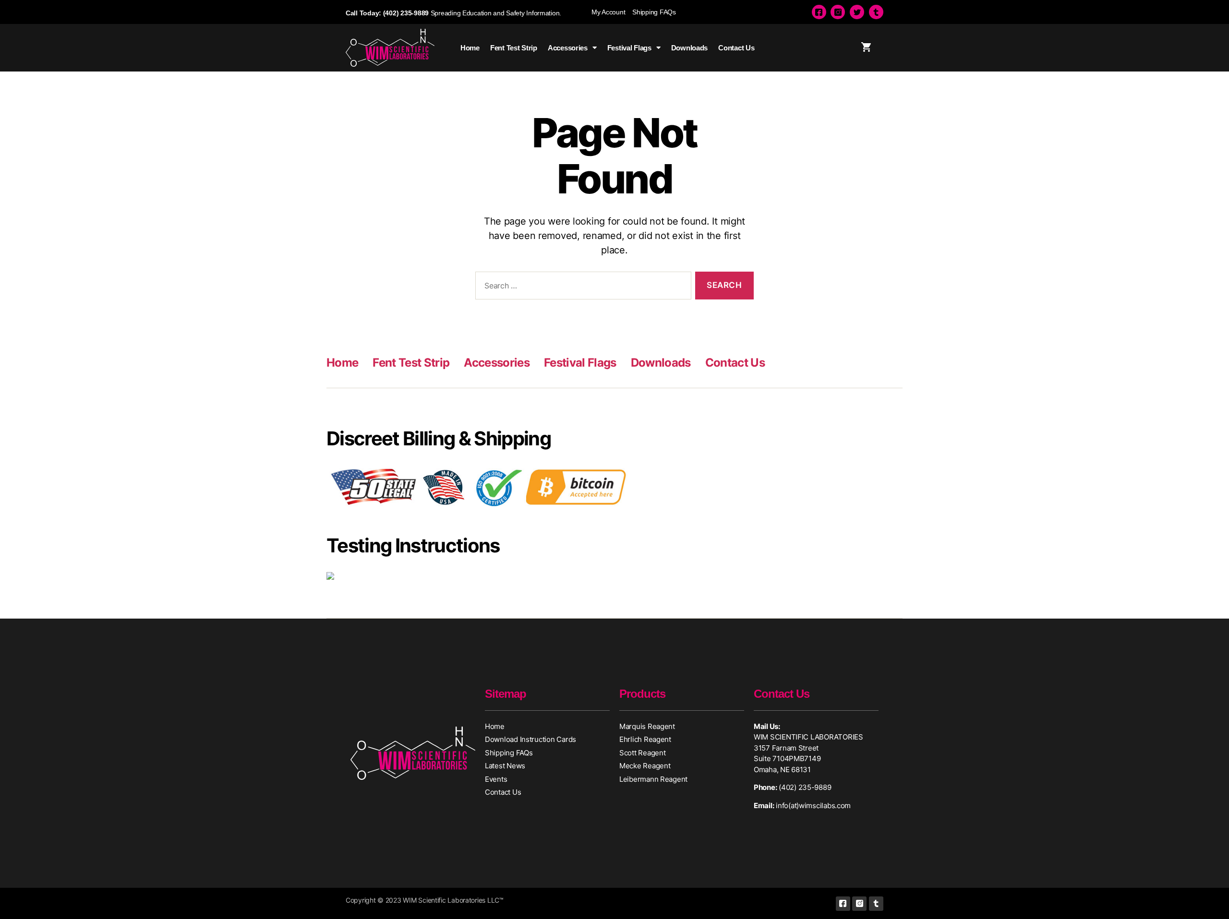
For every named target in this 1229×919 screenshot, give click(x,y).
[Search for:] (581, 288)
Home (470, 48)
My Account (608, 12)
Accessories (568, 48)
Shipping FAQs (654, 12)
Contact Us (736, 48)
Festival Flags (629, 48)
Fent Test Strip (513, 48)
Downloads (689, 48)
